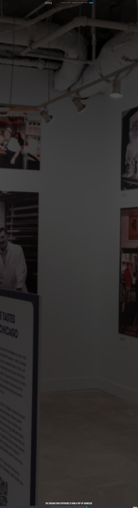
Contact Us (91, 2)
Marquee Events (63, 2)
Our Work (82, 2)
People (79, 2)
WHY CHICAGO (68, 2)
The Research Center (74, 2)
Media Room (86, 2)
